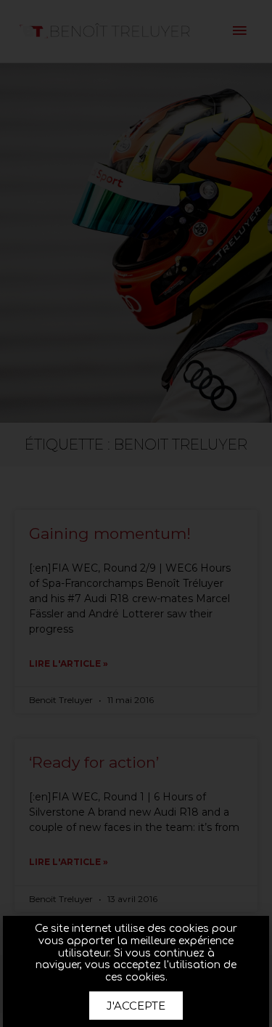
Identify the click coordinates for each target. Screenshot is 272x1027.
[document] (136, 513)
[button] (136, 1005)
